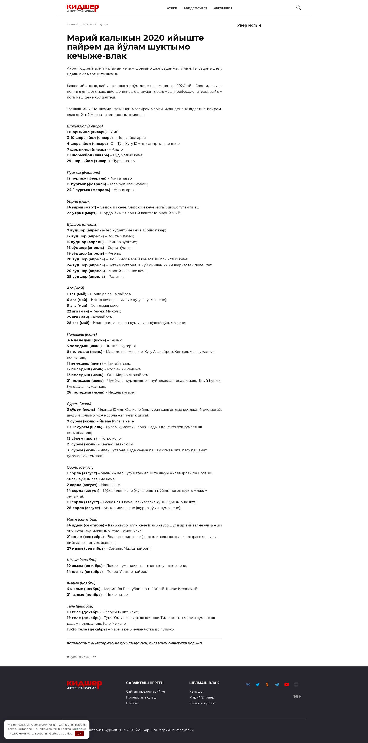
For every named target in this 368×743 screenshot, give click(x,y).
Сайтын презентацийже (145, 691)
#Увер (172, 8)
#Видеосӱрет (195, 8)
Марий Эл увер (201, 697)
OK (79, 733)
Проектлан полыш (141, 697)
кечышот (89, 657)
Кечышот (196, 691)
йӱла (73, 657)
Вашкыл (132, 703)
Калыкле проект (202, 703)
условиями (18, 733)
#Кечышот (223, 8)
